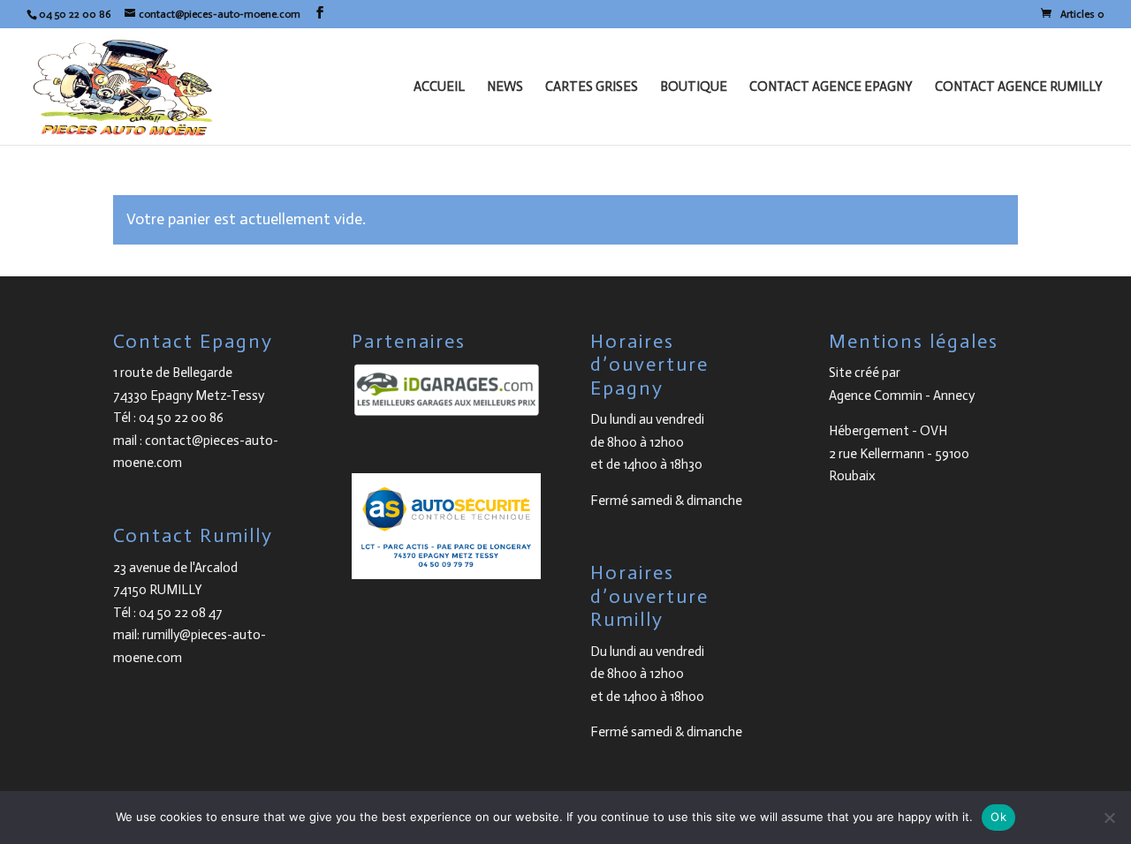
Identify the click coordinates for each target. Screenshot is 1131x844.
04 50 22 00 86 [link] (181, 418)
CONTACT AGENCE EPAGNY (831, 87)
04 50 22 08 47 (181, 613)
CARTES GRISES (591, 87)
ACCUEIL (439, 87)
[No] (1109, 817)
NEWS (505, 87)
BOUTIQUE (693, 87)
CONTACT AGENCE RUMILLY (1019, 87)
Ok (998, 817)
